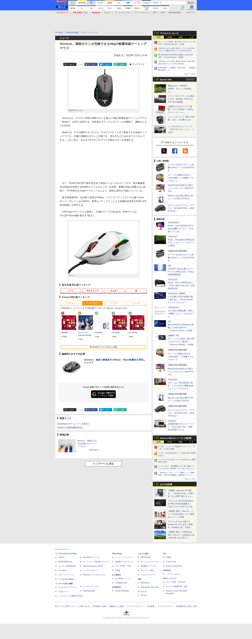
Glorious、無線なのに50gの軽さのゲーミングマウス (87, 443)
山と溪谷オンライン (123, 578)
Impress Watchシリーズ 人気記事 (175, 438)
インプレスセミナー (91, 570)
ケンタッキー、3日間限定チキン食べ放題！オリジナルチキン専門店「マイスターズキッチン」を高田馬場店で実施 (176, 468)
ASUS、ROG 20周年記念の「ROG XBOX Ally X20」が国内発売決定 (181, 285)
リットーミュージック (124, 557)
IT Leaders (62, 570)
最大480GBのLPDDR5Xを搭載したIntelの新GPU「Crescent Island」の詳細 (181, 327)
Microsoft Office (175, 13)
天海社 (168, 557)
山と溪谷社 (116, 575)
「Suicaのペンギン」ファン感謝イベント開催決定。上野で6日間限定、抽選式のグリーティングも (176, 475)
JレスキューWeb (147, 570)
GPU (155, 13)
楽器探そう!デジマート (124, 562)
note (122, 64)
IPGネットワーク (170, 578)
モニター (107, 13)
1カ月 (191, 37)
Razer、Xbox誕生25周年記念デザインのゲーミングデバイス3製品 (181, 242)
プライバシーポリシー (135, 606)
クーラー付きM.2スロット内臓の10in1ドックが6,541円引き (181, 167)
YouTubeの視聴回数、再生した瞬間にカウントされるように (181, 313)
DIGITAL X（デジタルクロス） (95, 575)
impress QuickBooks (174, 566)
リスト (80, 64)
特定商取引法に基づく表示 (186, 606)
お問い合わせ (84, 606)
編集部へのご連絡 (117, 606)
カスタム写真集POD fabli (176, 586)
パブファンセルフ (173, 574)
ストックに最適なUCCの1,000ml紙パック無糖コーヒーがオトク (181, 178)
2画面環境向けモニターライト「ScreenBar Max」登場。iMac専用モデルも (181, 427)
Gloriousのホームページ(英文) (73, 424)
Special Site (166, 79)
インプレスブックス (91, 586)
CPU (163, 13)
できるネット (63, 592)
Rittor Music (117, 554)
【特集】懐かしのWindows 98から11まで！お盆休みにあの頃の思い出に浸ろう (181, 535)
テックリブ (142, 592)
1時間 (158, 37)
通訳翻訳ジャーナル (148, 566)
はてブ (107, 64)
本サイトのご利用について (65, 606)
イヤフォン (70, 303)
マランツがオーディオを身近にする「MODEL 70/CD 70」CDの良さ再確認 (181, 99)
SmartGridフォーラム (91, 557)
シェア (93, 64)
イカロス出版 (143, 554)
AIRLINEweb (146, 557)
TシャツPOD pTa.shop (175, 582)
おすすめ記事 (166, 484)
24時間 (169, 37)
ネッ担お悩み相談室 (66, 579)
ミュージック (92, 303)
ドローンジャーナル (66, 575)
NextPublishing (89, 591)
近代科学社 (116, 587)
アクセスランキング (169, 33)
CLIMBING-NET (121, 583)
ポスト (71, 64)
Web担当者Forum (65, 562)
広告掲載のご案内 (100, 606)
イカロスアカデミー (148, 575)
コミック (136, 303)
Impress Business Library (93, 566)
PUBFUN (167, 570)
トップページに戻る (103, 463)
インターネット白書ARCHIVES (70, 596)
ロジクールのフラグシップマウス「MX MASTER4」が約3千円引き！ (181, 208)
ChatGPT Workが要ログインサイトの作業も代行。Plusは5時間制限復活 (181, 272)
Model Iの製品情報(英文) (70, 427)
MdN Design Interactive (150, 587)
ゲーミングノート (142, 13)
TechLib (144, 595)
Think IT (61, 557)
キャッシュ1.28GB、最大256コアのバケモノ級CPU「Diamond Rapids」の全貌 (181, 341)
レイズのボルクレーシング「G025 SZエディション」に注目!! (181, 129)
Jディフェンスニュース (150, 562)
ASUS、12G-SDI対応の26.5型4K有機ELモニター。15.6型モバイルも (180, 228)
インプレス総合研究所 (67, 566)
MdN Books (145, 583)
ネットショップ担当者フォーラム (96, 562)
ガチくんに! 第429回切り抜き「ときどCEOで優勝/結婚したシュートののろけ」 (180, 386)
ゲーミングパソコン (123, 13)
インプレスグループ (165, 606)
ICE (164, 554)
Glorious (66, 118)
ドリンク (114, 303)
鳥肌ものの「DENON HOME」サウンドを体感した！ (180, 89)
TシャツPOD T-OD (123, 566)
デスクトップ (92, 291)
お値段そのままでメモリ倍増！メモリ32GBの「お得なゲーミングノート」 (180, 109)
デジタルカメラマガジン (67, 587)
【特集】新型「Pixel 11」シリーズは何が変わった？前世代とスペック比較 (181, 514)
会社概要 (150, 606)
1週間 (180, 37)
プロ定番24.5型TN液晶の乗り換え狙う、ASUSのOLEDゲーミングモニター (180, 299)
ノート (71, 291)
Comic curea (171, 562)
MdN (139, 579)
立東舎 (117, 570)
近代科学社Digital (122, 591)
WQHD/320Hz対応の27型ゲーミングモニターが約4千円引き (180, 188)
